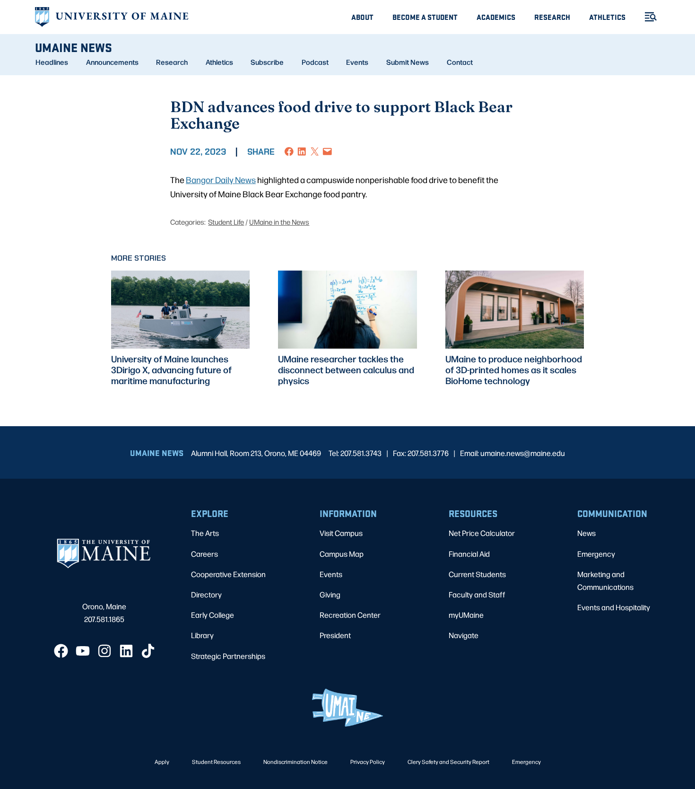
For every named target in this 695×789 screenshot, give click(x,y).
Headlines (51, 62)
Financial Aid (469, 554)
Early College (212, 615)
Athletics (607, 17)
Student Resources (216, 761)
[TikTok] (148, 651)
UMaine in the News (279, 221)
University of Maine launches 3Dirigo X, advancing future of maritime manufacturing (171, 369)
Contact (460, 62)
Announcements (112, 62)
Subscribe (267, 62)
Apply (162, 761)
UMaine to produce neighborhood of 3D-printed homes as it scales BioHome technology (513, 369)
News (586, 533)
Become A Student (425, 17)
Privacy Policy (367, 761)
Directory (206, 594)
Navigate (463, 635)
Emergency (596, 554)
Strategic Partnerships (228, 656)
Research (552, 17)
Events (357, 62)
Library (202, 635)
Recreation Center (350, 615)
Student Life (226, 221)
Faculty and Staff (477, 594)
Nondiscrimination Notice (295, 761)
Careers (204, 554)
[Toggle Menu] (646, 16)
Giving (330, 594)
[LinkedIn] (126, 651)
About (362, 17)
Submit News (407, 62)
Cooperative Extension (228, 574)
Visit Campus (341, 533)
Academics (496, 17)
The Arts (205, 533)
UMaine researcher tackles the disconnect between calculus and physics (346, 369)
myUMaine (466, 615)
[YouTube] (83, 651)
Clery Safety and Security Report (448, 761)
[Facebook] (61, 651)
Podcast (315, 62)
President (335, 635)
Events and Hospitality (613, 607)
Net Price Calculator (482, 533)
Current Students (477, 574)
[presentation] (180, 310)
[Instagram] (104, 651)
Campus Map (342, 554)
